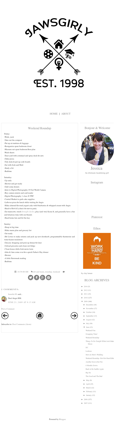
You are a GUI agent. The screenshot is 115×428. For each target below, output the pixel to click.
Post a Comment (8, 308)
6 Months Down (91, 365)
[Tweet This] (30, 277)
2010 (85, 297)
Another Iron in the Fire (94, 362)
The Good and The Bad (94, 376)
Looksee (89, 351)
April (88, 384)
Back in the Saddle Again (95, 369)
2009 (85, 301)
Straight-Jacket (28, 211)
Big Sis (88, 372)
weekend (56, 271)
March (88, 387)
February (89, 391)
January (88, 395)
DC (87, 347)
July (87, 323)
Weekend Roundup (92, 337)
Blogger (62, 419)
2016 (85, 286)
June (87, 327)
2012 (85, 290)
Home (54, 113)
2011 (85, 294)
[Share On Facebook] (36, 277)
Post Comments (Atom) (21, 324)
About (66, 113)
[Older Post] (74, 318)
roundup (48, 271)
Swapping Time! (91, 334)
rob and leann (38, 271)
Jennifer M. (12, 294)
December (89, 304)
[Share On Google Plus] (42, 277)
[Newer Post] (5, 318)
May (87, 380)
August (88, 319)
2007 (85, 403)
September (89, 316)
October (89, 312)
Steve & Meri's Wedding (94, 354)
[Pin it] (48, 277)
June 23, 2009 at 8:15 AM (21, 302)
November (89, 308)
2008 (85, 399)
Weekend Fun (90, 330)
